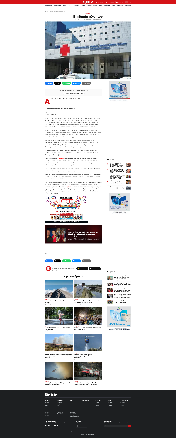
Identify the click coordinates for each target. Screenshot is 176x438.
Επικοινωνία (73, 413)
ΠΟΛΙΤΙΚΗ (83, 5)
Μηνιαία (110, 405)
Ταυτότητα (72, 412)
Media (58, 405)
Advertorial (60, 412)
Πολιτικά (122, 405)
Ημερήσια (110, 402)
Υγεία (96, 404)
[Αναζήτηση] (130, 2)
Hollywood (59, 404)
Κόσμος (46, 405)
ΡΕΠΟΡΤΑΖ (76, 5)
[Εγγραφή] (129, 426)
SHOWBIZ (65, 5)
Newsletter (59, 413)
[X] (52, 425)
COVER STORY (57, 5)
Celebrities (59, 402)
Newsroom (88, 19)
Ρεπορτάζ (47, 402)
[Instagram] (49, 425)
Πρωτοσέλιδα (124, 400)
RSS (58, 415)
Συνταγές (97, 405)
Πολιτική (47, 404)
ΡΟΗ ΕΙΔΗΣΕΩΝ (48, 5)
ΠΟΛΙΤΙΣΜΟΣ (120, 5)
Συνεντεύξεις (48, 413)
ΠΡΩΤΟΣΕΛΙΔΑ (107, 5)
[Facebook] (46, 425)
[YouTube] (55, 425)
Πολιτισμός (85, 400)
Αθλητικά (122, 402)
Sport (72, 400)
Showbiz (60, 400)
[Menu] (46, 2)
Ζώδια (109, 400)
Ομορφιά (97, 402)
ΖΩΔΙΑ (100, 5)
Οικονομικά (123, 404)
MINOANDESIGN (90, 434)
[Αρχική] (51, 394)
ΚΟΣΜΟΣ (89, 5)
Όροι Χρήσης (73, 415)
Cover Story (47, 407)
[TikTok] (58, 425)
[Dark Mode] (126, 2)
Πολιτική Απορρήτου (121, 431)
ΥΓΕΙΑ (113, 5)
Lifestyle (98, 400)
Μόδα (96, 407)
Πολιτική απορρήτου (75, 416)
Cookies (129, 431)
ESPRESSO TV (128, 5)
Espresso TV (48, 410)
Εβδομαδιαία (111, 404)
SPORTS (95, 5)
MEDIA (70, 5)
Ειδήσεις (47, 400)
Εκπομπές (47, 412)
